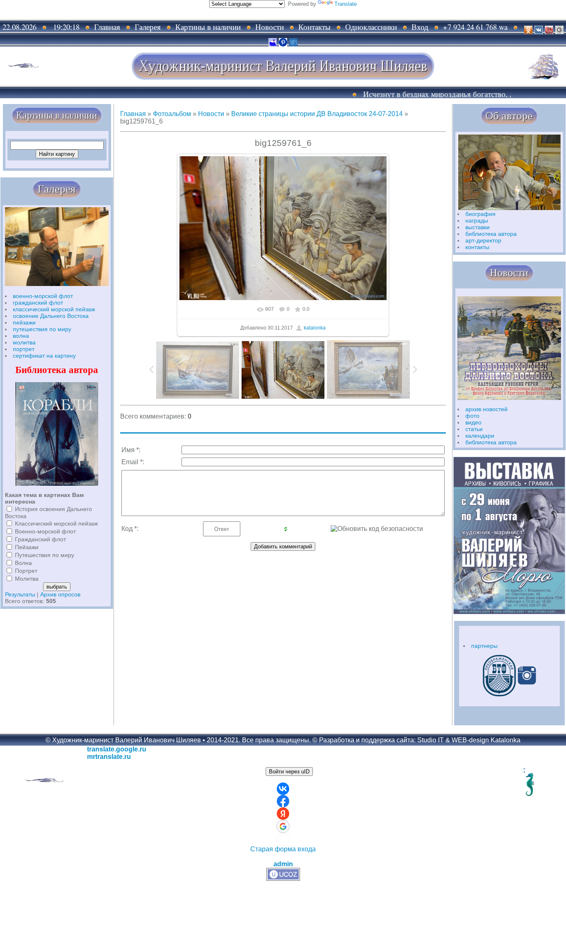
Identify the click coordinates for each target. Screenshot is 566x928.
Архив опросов (60, 594)
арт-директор (483, 240)
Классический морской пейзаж (56, 523)
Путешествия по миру (44, 555)
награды (476, 220)
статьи (474, 429)
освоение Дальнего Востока (51, 316)
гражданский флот (38, 302)
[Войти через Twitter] (283, 839)
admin (283, 863)
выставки (477, 227)
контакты (477, 247)
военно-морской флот (43, 296)
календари (479, 435)
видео (473, 422)
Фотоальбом (172, 113)
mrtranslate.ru (109, 756)
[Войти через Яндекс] (283, 813)
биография (480, 214)
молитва (24, 342)
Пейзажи (27, 547)
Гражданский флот (40, 539)
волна (21, 335)
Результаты (20, 594)
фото (472, 415)
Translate (345, 4)
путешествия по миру (42, 329)
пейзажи (24, 322)
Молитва (27, 578)
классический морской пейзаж (54, 309)
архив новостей (486, 409)
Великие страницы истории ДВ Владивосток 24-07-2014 (317, 113)
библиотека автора (491, 233)
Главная (133, 113)
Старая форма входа (283, 849)
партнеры (484, 645)
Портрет (26, 570)
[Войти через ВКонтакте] (283, 789)
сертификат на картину (44, 355)
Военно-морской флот (45, 531)
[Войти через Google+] (283, 826)
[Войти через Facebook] (283, 801)
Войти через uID (289, 771)
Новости (211, 113)
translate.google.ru (116, 749)
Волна (23, 563)
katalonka (315, 328)
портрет (23, 349)
